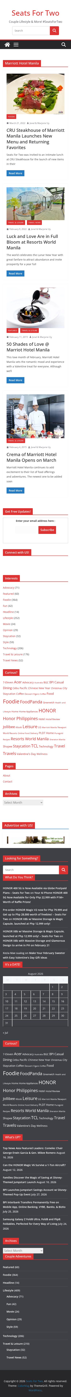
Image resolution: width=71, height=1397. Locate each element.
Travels (9, 753)
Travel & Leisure (16, 222)
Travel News (34, 222)
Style (6, 642)
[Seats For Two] (7, 44)
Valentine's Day (26, 754)
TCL (34, 746)
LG (39, 727)
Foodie (11, 116)
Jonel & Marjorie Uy (39, 123)
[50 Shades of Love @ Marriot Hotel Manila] (35, 308)
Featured (12, 330)
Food (50, 693)
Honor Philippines (20, 718)
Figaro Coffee (39, 694)
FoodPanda (31, 702)
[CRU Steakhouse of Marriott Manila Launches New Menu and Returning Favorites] (35, 94)
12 (25, 1001)
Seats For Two (35, 13)
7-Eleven (8, 682)
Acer (18, 681)
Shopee (7, 746)
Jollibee (9, 726)
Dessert (29, 693)
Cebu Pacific (20, 688)
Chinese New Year (39, 688)
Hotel (42, 719)
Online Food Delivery (28, 733)
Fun (5, 606)
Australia (38, 682)
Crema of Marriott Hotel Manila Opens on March (31, 457)
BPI (51, 682)
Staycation (9, 636)
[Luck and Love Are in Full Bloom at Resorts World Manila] (35, 203)
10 (6, 1001)
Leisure (30, 726)
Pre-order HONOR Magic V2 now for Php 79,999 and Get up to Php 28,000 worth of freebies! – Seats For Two (35, 914)
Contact (7, 781)
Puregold (58, 733)
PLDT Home (46, 733)
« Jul (5, 1032)
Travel (59, 746)
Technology (10, 648)
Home (14, 711)
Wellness (42, 754)
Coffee (20, 693)
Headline (8, 612)
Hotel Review (53, 719)
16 (62, 1001)
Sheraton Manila (57, 739)
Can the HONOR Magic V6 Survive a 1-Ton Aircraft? (34, 1165)
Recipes (6, 739)
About (6, 775)
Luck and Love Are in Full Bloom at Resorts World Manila (32, 242)
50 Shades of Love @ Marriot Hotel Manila (28, 347)
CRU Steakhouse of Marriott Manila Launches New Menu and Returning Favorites (35, 138)
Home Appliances (28, 711)
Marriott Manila (49, 727)
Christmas (56, 688)
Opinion (8, 630)
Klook (19, 727)
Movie (6, 624)
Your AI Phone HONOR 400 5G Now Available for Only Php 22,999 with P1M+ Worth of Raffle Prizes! (35, 897)
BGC (46, 682)
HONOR (47, 710)
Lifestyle (8, 618)
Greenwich (48, 702)
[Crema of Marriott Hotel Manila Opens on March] (35, 416)
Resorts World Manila (30, 738)
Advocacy (8, 587)
